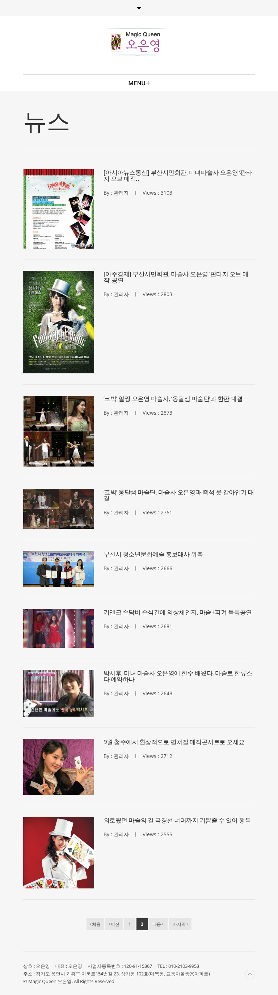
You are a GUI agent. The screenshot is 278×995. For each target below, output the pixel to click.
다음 (158, 924)
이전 (113, 924)
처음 (95, 924)
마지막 (181, 924)
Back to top (250, 974)
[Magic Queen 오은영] (137, 42)
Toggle (139, 8)
